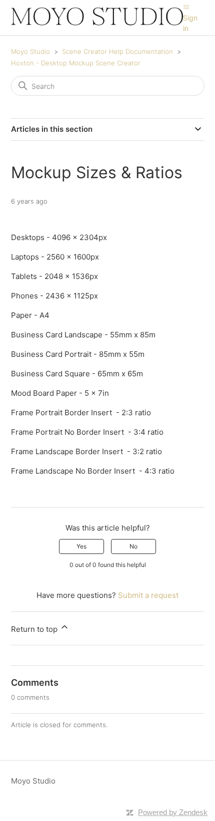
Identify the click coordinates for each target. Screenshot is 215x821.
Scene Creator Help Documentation (117, 51)
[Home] (97, 22)
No (134, 546)
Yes (81, 546)
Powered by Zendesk (173, 812)
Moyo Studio (30, 51)
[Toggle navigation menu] (186, 6)
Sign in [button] (190, 22)
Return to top (35, 629)
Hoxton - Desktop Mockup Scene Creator (75, 63)
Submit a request (148, 595)
